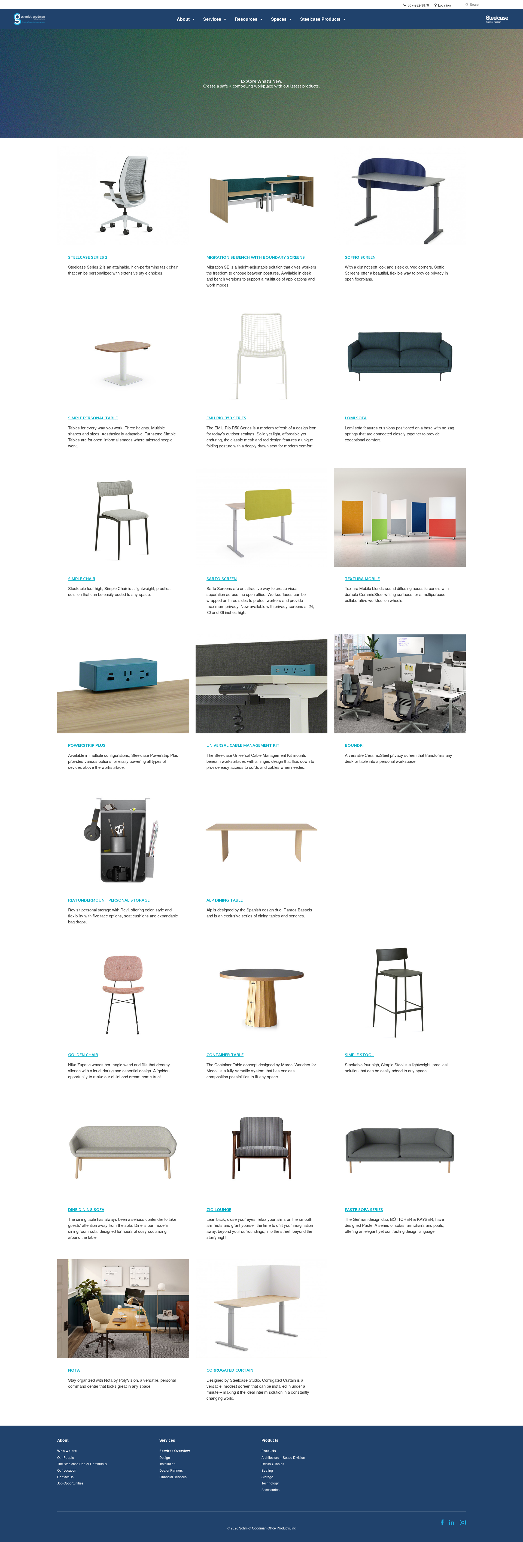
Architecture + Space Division (283, 1457)
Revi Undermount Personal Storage (109, 900)
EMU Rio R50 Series (226, 417)
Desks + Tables (273, 1463)
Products (270, 1440)
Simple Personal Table (93, 417)
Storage (267, 1476)
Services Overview (174, 1451)
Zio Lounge (218, 1209)
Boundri (354, 745)
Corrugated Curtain (229, 1370)
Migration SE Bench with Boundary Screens (255, 257)
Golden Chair (83, 1054)
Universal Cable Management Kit (242, 745)
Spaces (279, 19)
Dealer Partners (171, 1470)
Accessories (270, 1489)
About (183, 19)
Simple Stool (359, 1054)
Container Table (225, 1054)
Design (164, 1457)
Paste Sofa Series (364, 1209)
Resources (246, 19)
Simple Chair (81, 578)
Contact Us (65, 1476)
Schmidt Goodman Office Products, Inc (267, 1528)
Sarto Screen (221, 578)
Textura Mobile (362, 578)
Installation (167, 1463)
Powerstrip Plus (86, 745)
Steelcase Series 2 (87, 257)
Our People (65, 1457)
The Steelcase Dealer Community (82, 1463)
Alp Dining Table (224, 900)
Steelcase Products (320, 19)
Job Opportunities (70, 1483)
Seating (267, 1470)
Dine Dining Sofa (86, 1209)
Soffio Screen (360, 257)
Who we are (67, 1451)
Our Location (66, 1470)
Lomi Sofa (356, 417)
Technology (270, 1483)
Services (212, 19)
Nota (74, 1370)
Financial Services (173, 1476)
